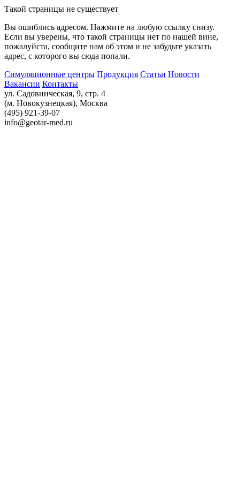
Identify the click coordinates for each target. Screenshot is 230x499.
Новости (184, 74)
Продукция (117, 74)
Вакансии (22, 83)
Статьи (153, 74)
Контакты (60, 83)
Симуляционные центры (49, 74)
